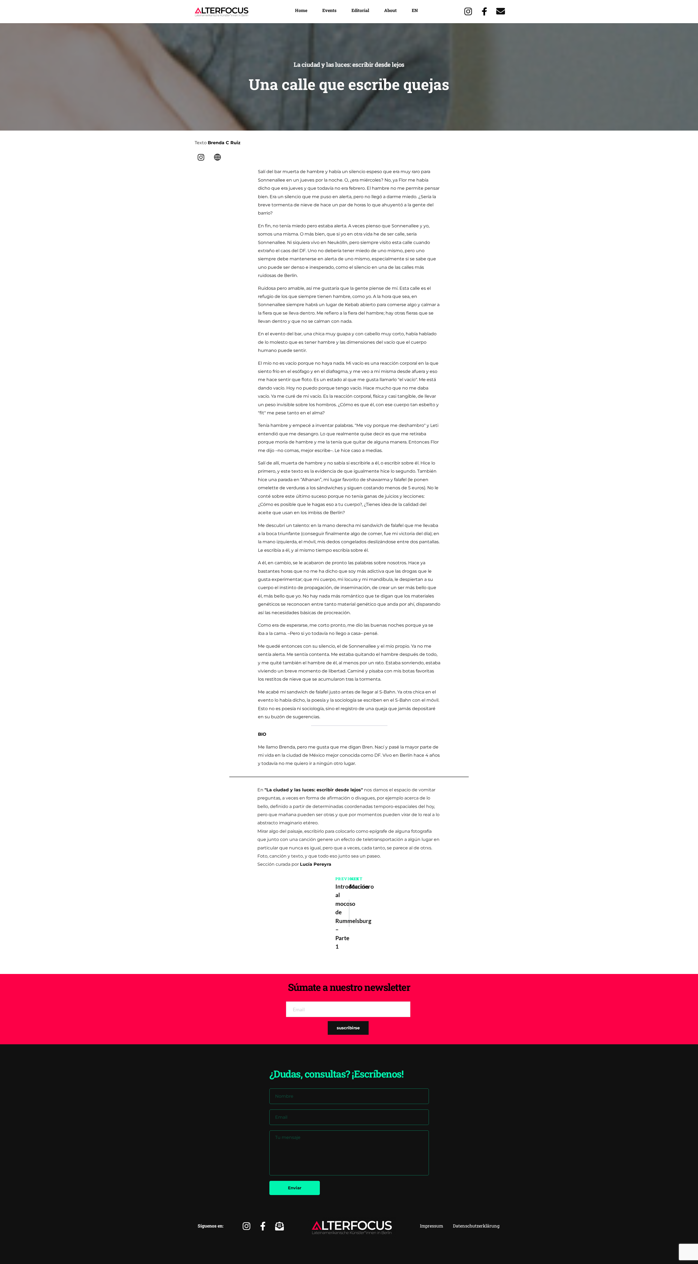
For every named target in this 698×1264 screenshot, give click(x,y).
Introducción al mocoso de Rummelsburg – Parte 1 (342, 916)
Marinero (356, 886)
